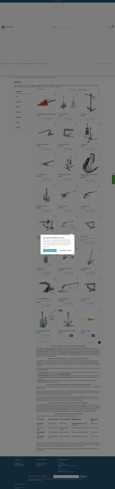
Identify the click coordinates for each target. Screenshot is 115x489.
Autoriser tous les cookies (50, 250)
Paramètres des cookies (65, 250)
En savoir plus (46, 246)
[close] (71, 235)
